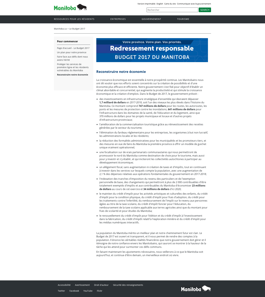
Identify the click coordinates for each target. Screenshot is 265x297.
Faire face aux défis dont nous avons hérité (72, 58)
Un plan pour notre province (71, 52)
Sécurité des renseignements (128, 284)
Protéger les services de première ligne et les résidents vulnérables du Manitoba (73, 67)
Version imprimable (146, 3)
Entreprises (118, 19)
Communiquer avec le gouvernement (194, 3)
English (160, 3)
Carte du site (170, 3)
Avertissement (82, 284)
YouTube (87, 290)
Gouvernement (151, 19)
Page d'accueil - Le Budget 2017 (73, 48)
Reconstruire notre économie (72, 74)
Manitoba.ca (60, 28)
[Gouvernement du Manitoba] (70, 9)
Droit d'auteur (101, 284)
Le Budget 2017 (77, 28)
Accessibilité (64, 284)
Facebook (74, 290)
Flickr (99, 290)
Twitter (61, 290)
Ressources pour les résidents (74, 19)
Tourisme (183, 19)
